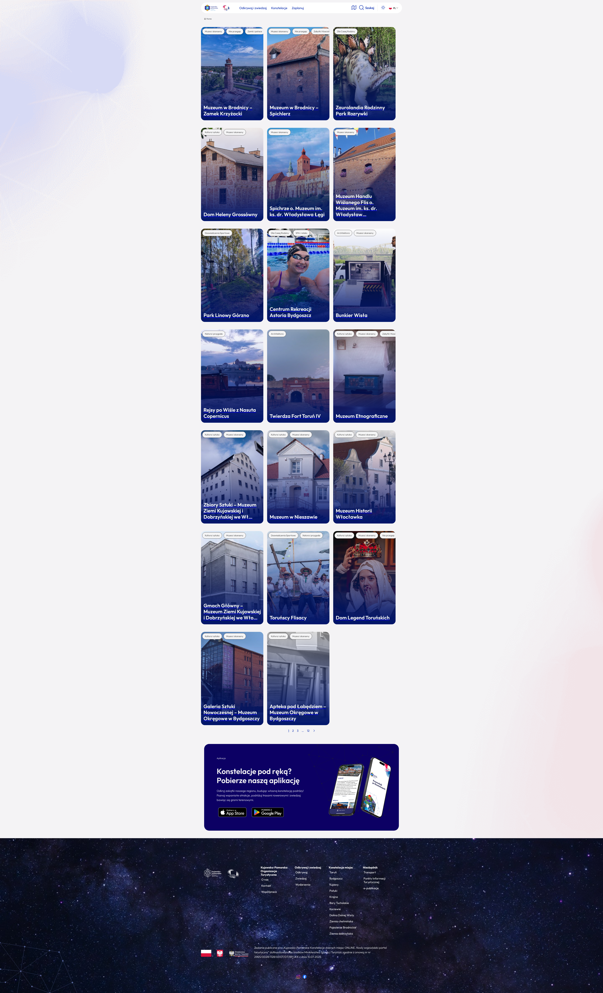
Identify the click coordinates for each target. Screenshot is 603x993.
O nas (265, 879)
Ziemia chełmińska (341, 921)
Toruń (333, 872)
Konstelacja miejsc (341, 867)
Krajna (333, 897)
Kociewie (335, 909)
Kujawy (333, 884)
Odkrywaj (301, 872)
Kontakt (266, 885)
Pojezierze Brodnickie (342, 927)
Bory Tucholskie (339, 903)
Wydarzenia (302, 884)
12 (308, 731)
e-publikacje (371, 888)
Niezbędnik (370, 867)
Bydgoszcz (335, 878)
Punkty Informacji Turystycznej (375, 880)
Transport (370, 872)
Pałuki (333, 891)
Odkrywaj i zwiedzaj (308, 867)
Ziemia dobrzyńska (341, 933)
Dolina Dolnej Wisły (341, 915)
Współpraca (269, 892)
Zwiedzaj (301, 878)
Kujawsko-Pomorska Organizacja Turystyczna (274, 871)
